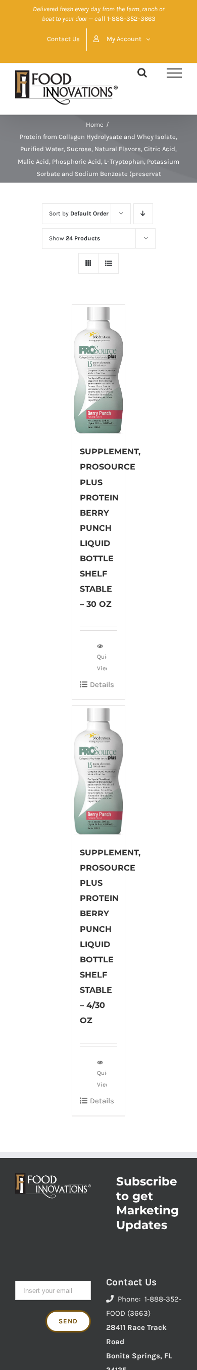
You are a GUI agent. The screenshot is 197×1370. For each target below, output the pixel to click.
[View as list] (108, 263)
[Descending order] (143, 213)
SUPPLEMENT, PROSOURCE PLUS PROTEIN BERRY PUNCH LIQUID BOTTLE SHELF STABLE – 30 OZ (110, 528)
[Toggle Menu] (174, 73)
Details (102, 684)
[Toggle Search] (142, 72)
